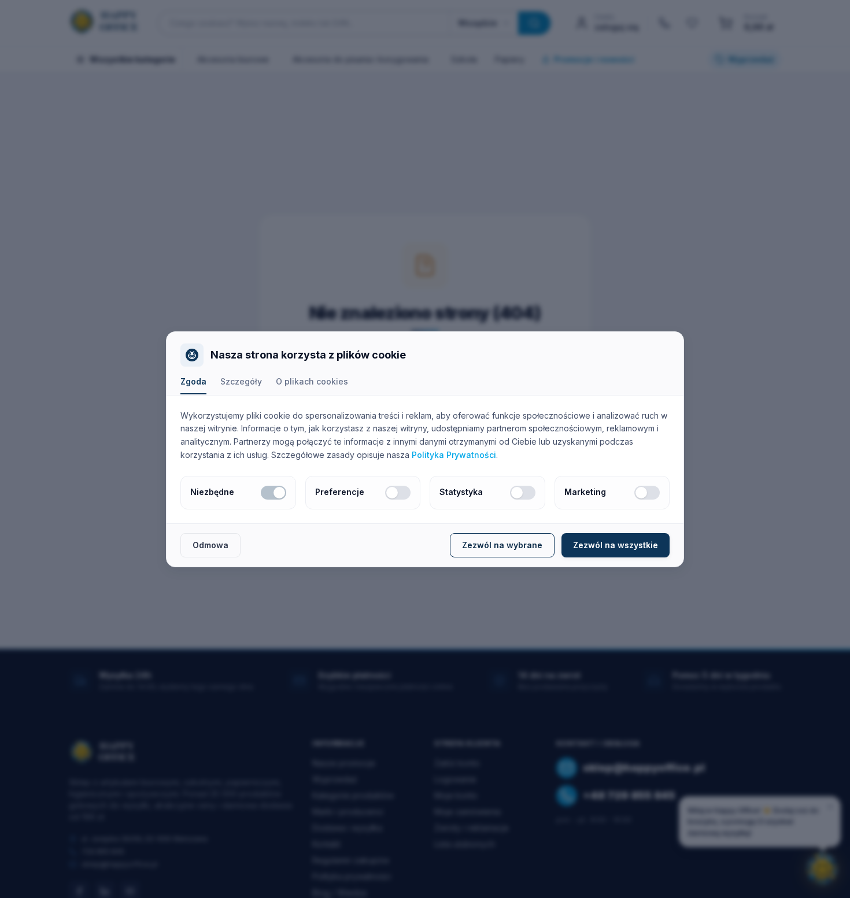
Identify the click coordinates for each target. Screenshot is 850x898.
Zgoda (193, 381)
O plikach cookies (312, 381)
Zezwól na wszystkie (615, 545)
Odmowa (210, 545)
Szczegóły (241, 381)
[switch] (273, 493)
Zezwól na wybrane (502, 545)
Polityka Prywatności (454, 455)
